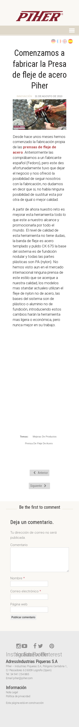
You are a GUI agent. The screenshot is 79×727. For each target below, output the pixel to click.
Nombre (16, 578)
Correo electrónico (25, 591)
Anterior (43, 473)
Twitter (40, 654)
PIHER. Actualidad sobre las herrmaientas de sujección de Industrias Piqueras (39, 18)
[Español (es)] (70, 41)
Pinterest (51, 654)
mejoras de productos (45, 436)
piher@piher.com (23, 678)
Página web (18, 604)
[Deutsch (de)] (53, 41)
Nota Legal (12, 692)
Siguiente (36, 486)
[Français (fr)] (59, 41)
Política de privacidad (18, 696)
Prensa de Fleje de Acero (39, 443)
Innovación (24, 96)
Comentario (19, 545)
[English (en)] (64, 41)
